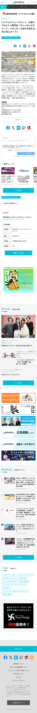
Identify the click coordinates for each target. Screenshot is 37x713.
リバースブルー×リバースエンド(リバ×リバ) (14, 584)
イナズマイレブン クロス (8, 575)
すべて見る (18, 190)
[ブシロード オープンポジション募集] (18, 13)
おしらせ (18, 677)
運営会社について (18, 664)
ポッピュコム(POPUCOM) (9, 581)
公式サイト (18, 119)
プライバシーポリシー (18, 680)
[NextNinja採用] (18, 615)
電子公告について (18, 674)
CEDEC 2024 (23, 578)
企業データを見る (18, 253)
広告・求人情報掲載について (18, 667)
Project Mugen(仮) (23, 581)
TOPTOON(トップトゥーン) (9, 578)
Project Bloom (6, 588)
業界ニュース (6, 19)
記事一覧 (3, 6)
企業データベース (12, 6)
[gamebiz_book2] (18, 279)
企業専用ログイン (18, 703)
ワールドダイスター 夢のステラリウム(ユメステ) (14, 591)
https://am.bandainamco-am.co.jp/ (12, 219)
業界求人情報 (23, 6)
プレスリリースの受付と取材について (18, 670)
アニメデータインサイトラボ (25, 575)
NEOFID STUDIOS (6, 594)
